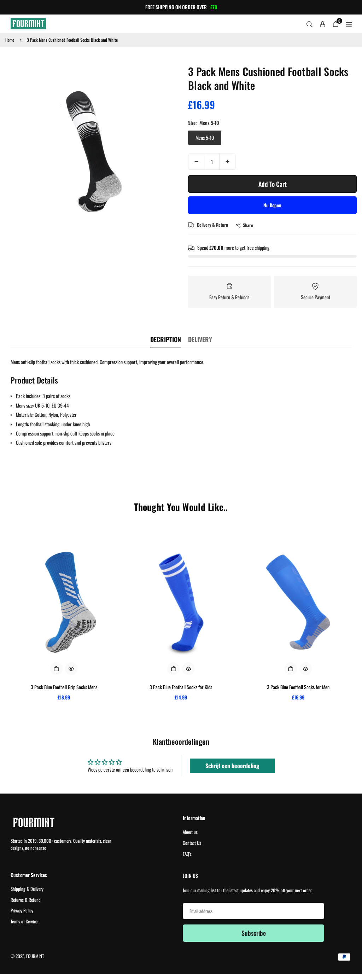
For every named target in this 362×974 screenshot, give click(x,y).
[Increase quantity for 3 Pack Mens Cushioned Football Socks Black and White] (227, 161)
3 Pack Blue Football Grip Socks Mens (64, 687)
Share (248, 225)
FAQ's (187, 853)
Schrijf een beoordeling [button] (232, 765)
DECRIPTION (165, 339)
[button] (165, 151)
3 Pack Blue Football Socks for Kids (181, 687)
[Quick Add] (173, 668)
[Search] (309, 23)
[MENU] (348, 23)
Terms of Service (24, 921)
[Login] (322, 23)
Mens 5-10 (204, 137)
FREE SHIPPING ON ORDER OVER (181, 7)
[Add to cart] (56, 668)
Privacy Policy (22, 910)
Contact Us (192, 842)
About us (190, 831)
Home (9, 40)
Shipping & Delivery (27, 888)
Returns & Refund (26, 899)
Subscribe (253, 933)
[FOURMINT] (28, 22)
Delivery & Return (212, 224)
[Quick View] (71, 668)
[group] (92, 151)
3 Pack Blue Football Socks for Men (298, 687)
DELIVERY (200, 339)
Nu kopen (272, 205)
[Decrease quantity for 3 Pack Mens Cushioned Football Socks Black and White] (196, 161)
